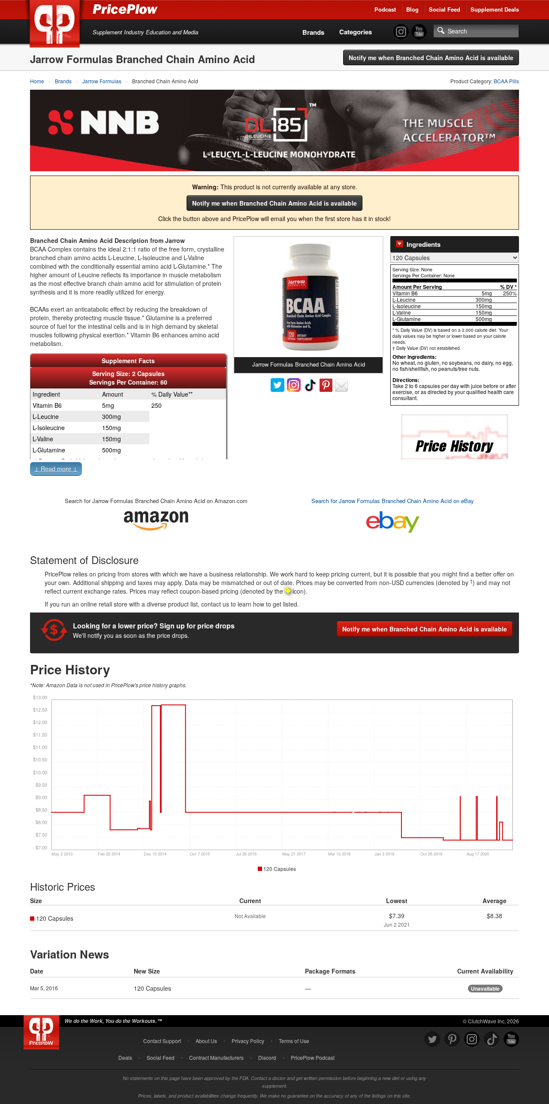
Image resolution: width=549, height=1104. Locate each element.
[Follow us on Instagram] (472, 1039)
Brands (313, 32)
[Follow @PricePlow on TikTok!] (491, 1039)
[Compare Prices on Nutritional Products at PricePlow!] (43, 1030)
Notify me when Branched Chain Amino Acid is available (431, 57)
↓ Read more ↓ (56, 468)
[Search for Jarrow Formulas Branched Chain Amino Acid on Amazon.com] (156, 519)
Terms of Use (294, 1040)
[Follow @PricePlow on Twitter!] (432, 1039)
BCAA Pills (506, 81)
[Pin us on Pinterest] (452, 1039)
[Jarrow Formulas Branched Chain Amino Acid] (308, 297)
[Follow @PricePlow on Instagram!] (401, 32)
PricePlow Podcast (313, 1057)
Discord (267, 1057)
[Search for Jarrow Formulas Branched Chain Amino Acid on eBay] (392, 520)
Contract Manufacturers (216, 1057)
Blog (412, 9)
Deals (125, 1057)
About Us (206, 1040)
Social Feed (444, 9)
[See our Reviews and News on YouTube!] (511, 1039)
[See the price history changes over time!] (454, 445)
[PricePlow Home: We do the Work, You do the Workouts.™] (56, 25)
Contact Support (162, 1040)
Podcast (385, 9)
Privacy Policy (248, 1040)
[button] (274, 470)
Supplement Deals (495, 9)
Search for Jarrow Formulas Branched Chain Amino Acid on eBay (392, 501)
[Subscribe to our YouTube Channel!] (419, 32)
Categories (355, 31)
